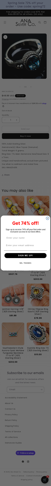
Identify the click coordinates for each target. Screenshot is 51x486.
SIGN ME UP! (25, 255)
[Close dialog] (47, 218)
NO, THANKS (25, 263)
